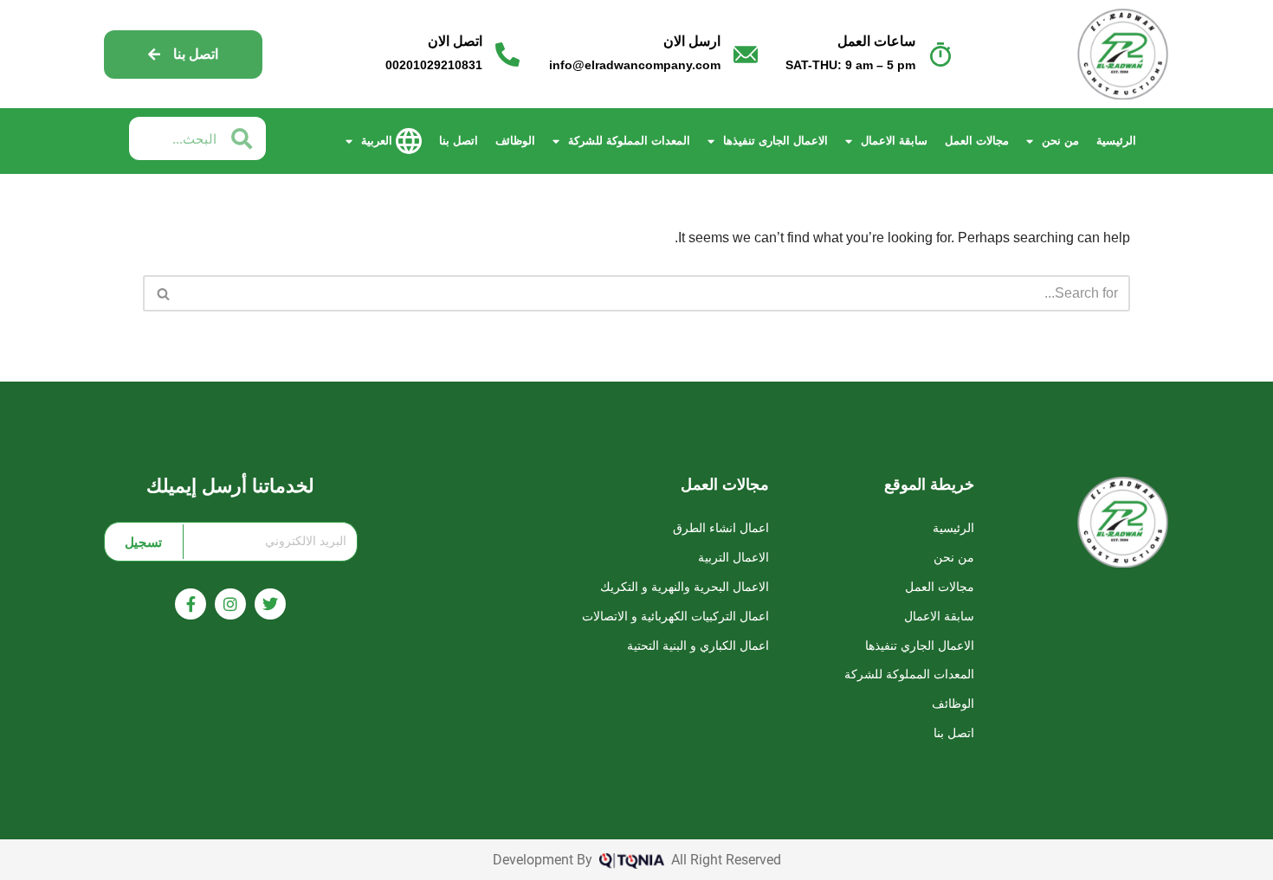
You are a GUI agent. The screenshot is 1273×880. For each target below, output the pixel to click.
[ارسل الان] (745, 54)
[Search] (162, 293)
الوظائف (515, 140)
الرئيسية (1116, 140)
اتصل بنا (458, 140)
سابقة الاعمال (894, 140)
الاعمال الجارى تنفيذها (775, 140)
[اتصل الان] (507, 54)
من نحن (1060, 140)
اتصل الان (455, 41)
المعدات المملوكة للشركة (629, 140)
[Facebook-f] (190, 604)
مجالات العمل (977, 140)
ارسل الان (692, 41)
